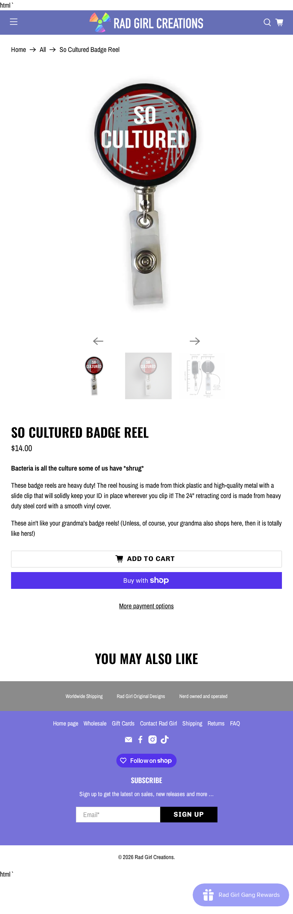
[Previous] (98, 341)
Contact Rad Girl (158, 723)
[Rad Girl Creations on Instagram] (152, 741)
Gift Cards (123, 723)
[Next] (195, 341)
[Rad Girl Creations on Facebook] (140, 741)
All (43, 49)
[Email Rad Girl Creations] (128, 741)
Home (18, 49)
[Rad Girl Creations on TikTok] (165, 741)
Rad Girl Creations (154, 857)
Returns (216, 723)
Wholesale (95, 723)
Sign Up (189, 814)
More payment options (146, 606)
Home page (65, 723)
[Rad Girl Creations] (146, 22)
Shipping (192, 723)
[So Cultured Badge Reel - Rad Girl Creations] (146, 194)
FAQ (235, 723)
